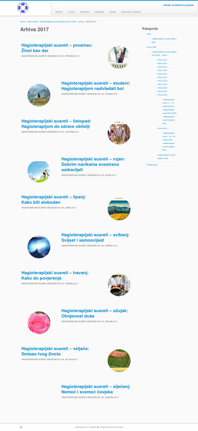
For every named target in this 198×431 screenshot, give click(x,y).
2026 (149, 34)
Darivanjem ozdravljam (131, 11)
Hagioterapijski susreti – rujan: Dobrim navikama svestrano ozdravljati (93, 164)
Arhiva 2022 (162, 91)
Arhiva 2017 (162, 77)
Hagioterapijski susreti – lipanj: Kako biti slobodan (53, 199)
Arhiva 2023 (162, 94)
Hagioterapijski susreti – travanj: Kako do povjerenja (55, 275)
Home (22, 21)
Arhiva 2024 (162, 128)
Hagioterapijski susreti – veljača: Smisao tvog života (55, 351)
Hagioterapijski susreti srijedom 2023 (168, 120)
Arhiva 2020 (162, 87)
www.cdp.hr (84, 427)
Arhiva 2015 (162, 70)
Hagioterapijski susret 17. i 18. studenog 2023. (168, 102)
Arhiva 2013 (162, 63)
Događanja (99, 11)
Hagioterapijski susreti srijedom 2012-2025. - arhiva (62, 21)
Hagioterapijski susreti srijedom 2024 (168, 146)
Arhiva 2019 (162, 84)
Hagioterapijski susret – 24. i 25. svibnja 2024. (169, 136)
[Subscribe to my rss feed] (22, 427)
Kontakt (113, 11)
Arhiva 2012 (162, 59)
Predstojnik (85, 11)
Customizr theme (117, 427)
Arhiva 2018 (162, 80)
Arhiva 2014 (162, 66)
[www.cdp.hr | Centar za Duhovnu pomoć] (23, 7)
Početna (58, 11)
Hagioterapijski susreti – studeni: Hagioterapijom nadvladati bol (95, 85)
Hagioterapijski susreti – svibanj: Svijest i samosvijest (95, 237)
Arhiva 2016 (162, 73)
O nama (71, 11)
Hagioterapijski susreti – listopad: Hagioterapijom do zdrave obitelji (56, 123)
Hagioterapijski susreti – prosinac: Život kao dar (57, 47)
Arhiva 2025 (32, 21)
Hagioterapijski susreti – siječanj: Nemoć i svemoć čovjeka (96, 389)
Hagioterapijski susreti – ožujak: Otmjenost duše (94, 313)
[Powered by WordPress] (98, 426)
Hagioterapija (152, 164)
